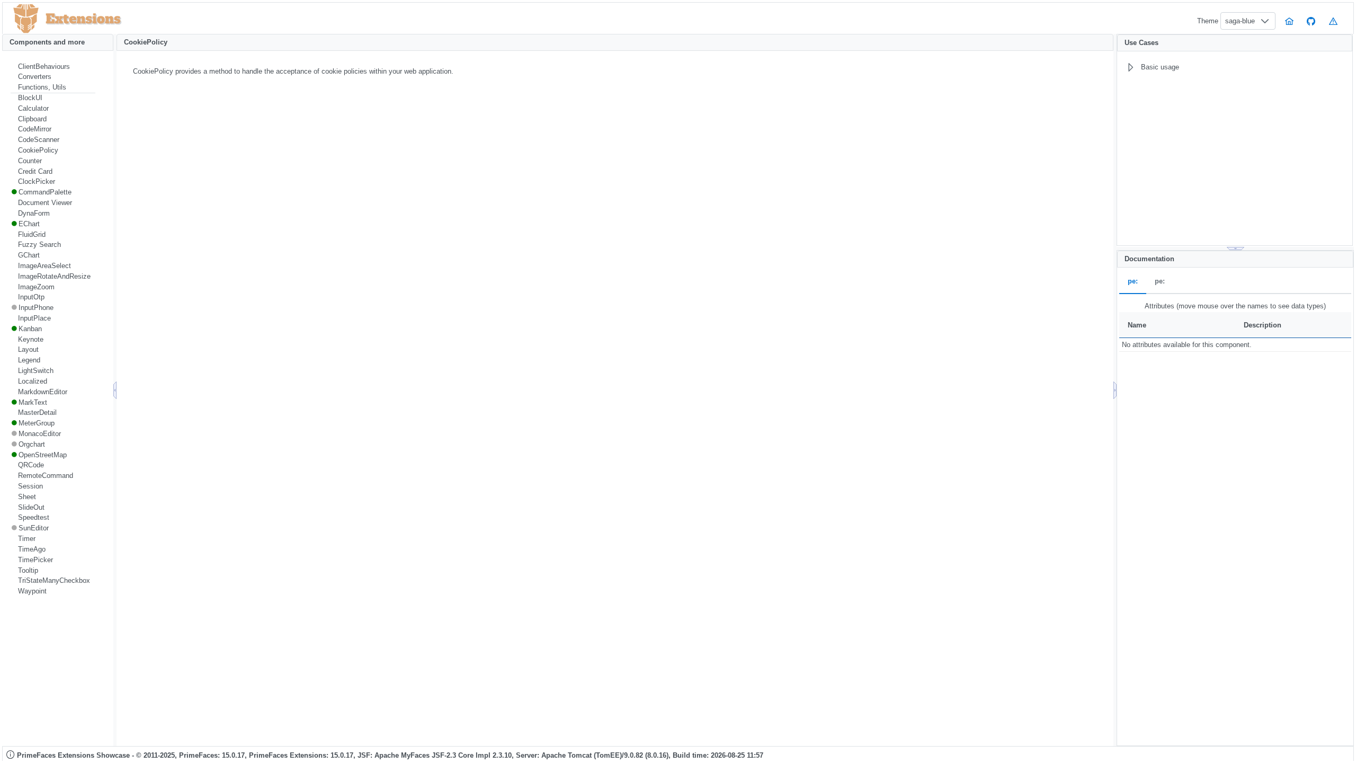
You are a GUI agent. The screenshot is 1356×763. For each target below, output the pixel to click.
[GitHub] (1311, 21)
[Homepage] (1289, 21)
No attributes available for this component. (1187, 345)
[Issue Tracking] (1333, 21)
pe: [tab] (1133, 281)
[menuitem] (53, 66)
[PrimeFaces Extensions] (26, 18)
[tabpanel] (1235, 326)
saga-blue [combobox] (1240, 21)
